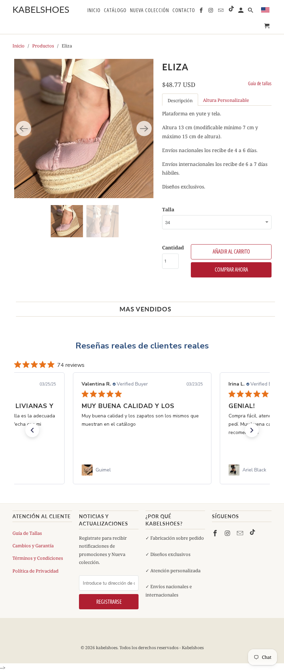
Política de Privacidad (35, 571)
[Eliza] (83, 128)
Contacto (183, 10)
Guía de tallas (260, 83)
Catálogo (115, 10)
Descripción (180, 100)
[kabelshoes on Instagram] (228, 533)
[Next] (144, 128)
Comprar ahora (231, 269)
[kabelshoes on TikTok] (252, 533)
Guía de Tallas (27, 533)
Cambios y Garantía (33, 545)
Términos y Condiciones (37, 558)
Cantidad (173, 247)
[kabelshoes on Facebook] (216, 533)
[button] (32, 430)
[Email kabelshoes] (241, 533)
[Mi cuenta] (241, 11)
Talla (168, 209)
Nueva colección (149, 10)
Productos (43, 46)
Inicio (18, 46)
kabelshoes (29, 9)
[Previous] (23, 128)
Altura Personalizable (226, 100)
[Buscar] (251, 11)
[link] (142, 470)
